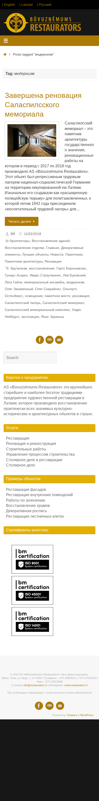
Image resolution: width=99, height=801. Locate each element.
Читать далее (19, 221)
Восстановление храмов (28, 506)
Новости (56, 254)
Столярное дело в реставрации (34, 460)
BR (13, 234)
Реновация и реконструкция (31, 444)
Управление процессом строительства (40, 454)
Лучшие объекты (35, 254)
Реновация (53, 261)
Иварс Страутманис (45, 275)
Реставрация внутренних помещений (39, 495)
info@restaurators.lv (35, 685)
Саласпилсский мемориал (63, 303)
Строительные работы (26, 449)
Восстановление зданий (51, 241)
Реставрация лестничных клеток (35, 516)
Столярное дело (20, 465)
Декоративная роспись (26, 511)
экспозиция (30, 317)
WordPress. (87, 715)
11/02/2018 (32, 234)
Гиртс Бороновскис (71, 268)
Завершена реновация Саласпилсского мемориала (43, 104)
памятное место (57, 296)
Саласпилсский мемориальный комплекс (37, 310)
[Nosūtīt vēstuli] (49, 340)
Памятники (74, 254)
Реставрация (17, 438)
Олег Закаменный (19, 289)
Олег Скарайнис (48, 289)
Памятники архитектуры (24, 261)
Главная (52, 248)
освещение (34, 296)
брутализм (19, 268)
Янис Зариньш (52, 317)
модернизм (75, 282)
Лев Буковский (74, 275)
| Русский (44, 4)
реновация (80, 296)
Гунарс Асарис (16, 275)
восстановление (42, 268)
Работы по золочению (25, 500)
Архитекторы (20, 241)
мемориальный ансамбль (44, 282)
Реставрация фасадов (26, 489)
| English (8, 4)
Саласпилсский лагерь (23, 303)
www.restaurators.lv (76, 685)
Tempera (72, 715)
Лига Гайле (13, 282)
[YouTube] (59, 340)
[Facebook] (40, 340)
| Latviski (26, 4)
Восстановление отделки (24, 248)
